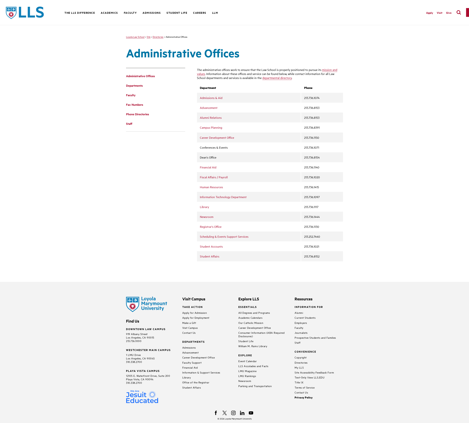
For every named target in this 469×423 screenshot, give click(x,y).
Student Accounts (211, 246)
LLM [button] (215, 12)
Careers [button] (199, 12)
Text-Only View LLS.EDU (309, 377)
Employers (301, 322)
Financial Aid (208, 167)
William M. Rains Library (252, 346)
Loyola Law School (135, 36)
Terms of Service (305, 387)
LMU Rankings (247, 376)
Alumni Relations (211, 117)
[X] (224, 413)
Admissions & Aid (211, 98)
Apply (429, 12)
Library (204, 207)
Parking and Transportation (255, 386)
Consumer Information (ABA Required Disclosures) (261, 334)
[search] (458, 12)
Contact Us (189, 332)
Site (148, 36)
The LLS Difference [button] (79, 12)
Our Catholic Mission (250, 322)
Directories (158, 36)
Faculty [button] (130, 12)
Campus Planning (211, 127)
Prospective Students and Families (315, 337)
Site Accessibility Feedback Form (314, 372)
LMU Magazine (247, 371)
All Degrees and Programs (254, 312)
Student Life (245, 341)
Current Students (305, 317)
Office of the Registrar (195, 382)
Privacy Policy (304, 397)
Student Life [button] (177, 12)
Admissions (189, 347)
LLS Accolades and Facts (253, 366)
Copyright (301, 357)
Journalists (301, 332)
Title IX (299, 382)
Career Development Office (217, 137)
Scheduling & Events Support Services (224, 236)
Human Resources (211, 187)
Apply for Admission (194, 312)
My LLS (299, 367)
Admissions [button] (152, 12)
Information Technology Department (223, 197)
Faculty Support (192, 362)
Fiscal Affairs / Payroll (214, 177)
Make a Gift (189, 322)
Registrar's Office (210, 227)
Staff (298, 342)
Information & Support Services (201, 372)
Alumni (299, 312)
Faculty (299, 327)
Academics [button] (109, 12)
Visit (439, 12)
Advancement (208, 108)
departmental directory (277, 78)
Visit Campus (190, 327)
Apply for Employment (195, 317)
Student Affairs (209, 256)
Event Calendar (247, 361)
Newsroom (206, 217)
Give (448, 12)
